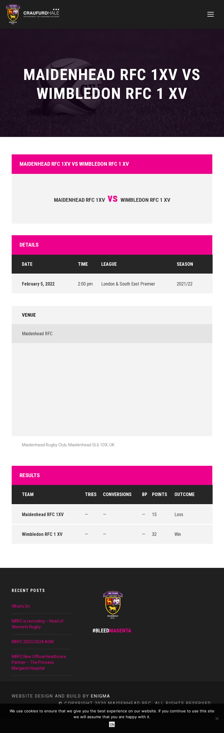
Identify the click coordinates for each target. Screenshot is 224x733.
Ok (112, 724)
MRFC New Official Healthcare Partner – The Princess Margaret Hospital (39, 662)
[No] (217, 718)
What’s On (21, 606)
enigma (100, 696)
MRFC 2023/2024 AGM (33, 641)
